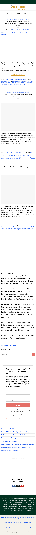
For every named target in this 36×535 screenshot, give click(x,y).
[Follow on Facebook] (13, 486)
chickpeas (24, 225)
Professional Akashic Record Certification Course (14, 435)
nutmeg (18, 157)
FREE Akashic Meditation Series (10, 428)
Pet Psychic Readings (23, 522)
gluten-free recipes (16, 82)
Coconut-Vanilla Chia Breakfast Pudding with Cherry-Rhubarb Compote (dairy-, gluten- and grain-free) (18, 23)
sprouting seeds (5, 229)
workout (20, 158)
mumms (21, 228)
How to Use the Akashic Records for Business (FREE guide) (17, 444)
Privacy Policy (16, 527)
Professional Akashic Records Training (24, 517)
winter (16, 158)
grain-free (23, 82)
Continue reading (18, 74)
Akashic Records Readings (10, 522)
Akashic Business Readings (9, 441)
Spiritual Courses (18, 519)
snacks (2, 158)
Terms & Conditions (7, 527)
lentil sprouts (16, 228)
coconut (8, 153)
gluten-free (8, 82)
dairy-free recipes (19, 153)
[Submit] (33, 354)
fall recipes (9, 155)
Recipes (28, 19)
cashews (32, 152)
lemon (10, 228)
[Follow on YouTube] (23, 486)
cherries (7, 81)
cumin (28, 225)
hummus (7, 228)
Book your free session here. (18, 480)
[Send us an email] (19, 486)
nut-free (24, 84)
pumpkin (26, 157)
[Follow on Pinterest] (21, 486)
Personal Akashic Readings (8, 438)
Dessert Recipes (20, 19)
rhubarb (28, 84)
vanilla (2, 85)
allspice (3, 81)
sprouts (10, 229)
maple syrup (19, 84)
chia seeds (20, 81)
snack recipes (30, 228)
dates (25, 153)
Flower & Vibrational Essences (9, 450)
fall (5, 155)
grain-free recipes (30, 82)
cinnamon (3, 153)
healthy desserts (5, 84)
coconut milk (26, 81)
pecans (22, 157)
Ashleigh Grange (25, 29)
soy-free (32, 84)
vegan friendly (8, 85)
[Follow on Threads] (17, 486)
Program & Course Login (27, 527)
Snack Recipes (25, 92)
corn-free (32, 81)
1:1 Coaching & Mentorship (7, 517)
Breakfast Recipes (11, 19)
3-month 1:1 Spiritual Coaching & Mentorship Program (16, 432)
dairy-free (3, 82)
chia (10, 81)
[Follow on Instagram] (15, 486)
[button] (2, 7)
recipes (30, 157)
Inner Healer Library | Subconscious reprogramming (15, 447)
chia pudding (15, 81)
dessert (28, 153)
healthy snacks (12, 84)
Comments (32, 85)
